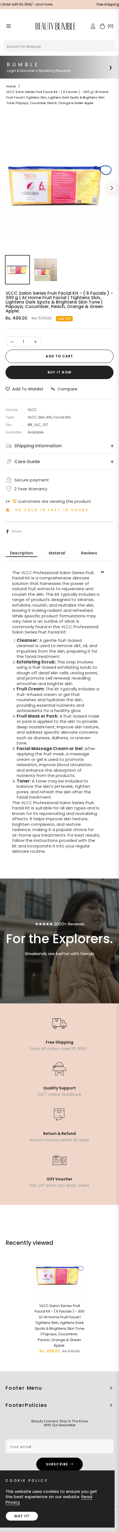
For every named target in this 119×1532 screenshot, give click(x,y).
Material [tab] (57, 553)
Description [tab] (21, 553)
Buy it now (59, 372)
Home (10, 86)
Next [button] (112, 188)
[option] (59, 186)
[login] (90, 26)
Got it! (22, 1516)
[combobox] (59, 46)
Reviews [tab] (89, 553)
